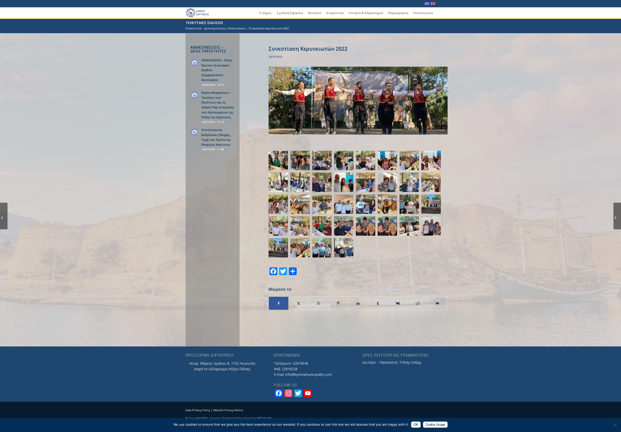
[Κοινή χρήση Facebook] (279, 303)
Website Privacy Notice (228, 410)
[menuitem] (265, 13)
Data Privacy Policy (198, 410)
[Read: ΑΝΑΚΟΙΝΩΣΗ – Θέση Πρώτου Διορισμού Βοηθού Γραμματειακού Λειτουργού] (194, 62)
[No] (615, 425)
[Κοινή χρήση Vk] (398, 303)
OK (416, 424)
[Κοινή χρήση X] (298, 303)
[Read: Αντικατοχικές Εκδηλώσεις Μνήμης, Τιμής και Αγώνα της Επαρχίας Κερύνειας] (194, 132)
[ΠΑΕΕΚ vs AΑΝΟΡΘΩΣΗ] (4, 216)
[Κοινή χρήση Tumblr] (378, 303)
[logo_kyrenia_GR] (200, 13)
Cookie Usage (435, 424)
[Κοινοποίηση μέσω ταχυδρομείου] (437, 303)
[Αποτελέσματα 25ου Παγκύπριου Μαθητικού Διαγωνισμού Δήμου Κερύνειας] (617, 216)
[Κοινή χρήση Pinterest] (338, 303)
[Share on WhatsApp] (318, 303)
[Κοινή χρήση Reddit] (417, 303)
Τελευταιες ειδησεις (204, 22)
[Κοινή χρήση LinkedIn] (358, 303)
